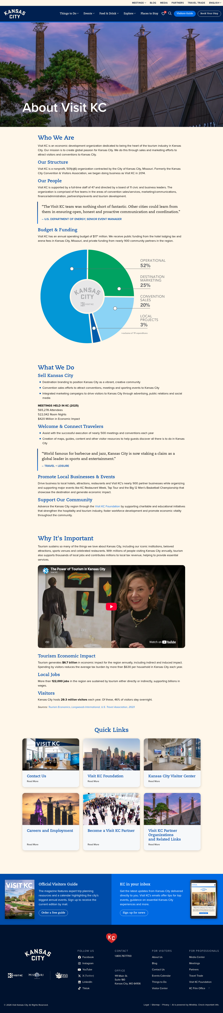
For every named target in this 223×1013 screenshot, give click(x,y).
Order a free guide (53, 913)
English (214, 3)
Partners (178, 3)
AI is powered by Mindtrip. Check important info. (195, 1004)
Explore (128, 13)
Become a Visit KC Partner (111, 831)
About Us (157, 957)
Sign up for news (134, 913)
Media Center (197, 957)
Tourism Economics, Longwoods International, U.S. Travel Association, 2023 (91, 707)
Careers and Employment (50, 831)
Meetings (138, 3)
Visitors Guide (185, 13)
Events (88, 13)
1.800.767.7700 (123, 956)
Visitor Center (160, 988)
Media (164, 3)
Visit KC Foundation (107, 506)
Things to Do (68, 13)
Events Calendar (161, 976)
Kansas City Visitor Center (172, 776)
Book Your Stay (209, 13)
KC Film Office (197, 988)
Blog (153, 3)
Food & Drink (107, 13)
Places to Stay (149, 13)
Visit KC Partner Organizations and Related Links (164, 835)
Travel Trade (196, 3)
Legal (146, 1004)
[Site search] (170, 14)
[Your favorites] (163, 14)
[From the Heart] (111, 938)
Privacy (165, 1004)
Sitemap (156, 1004)
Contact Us (36, 776)
